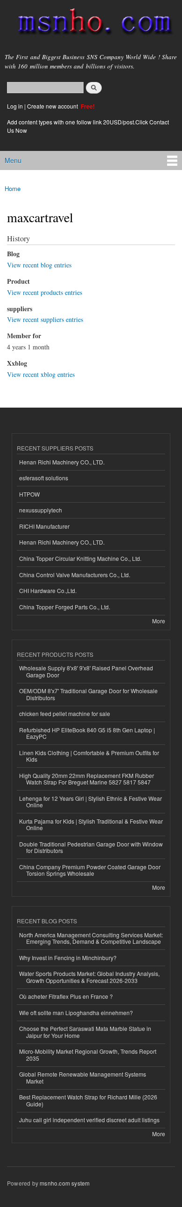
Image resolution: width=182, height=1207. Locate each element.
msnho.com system (65, 1183)
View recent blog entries (39, 264)
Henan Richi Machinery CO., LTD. (62, 462)
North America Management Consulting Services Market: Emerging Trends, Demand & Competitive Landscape (91, 938)
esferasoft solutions (43, 478)
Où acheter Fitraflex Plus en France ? (66, 996)
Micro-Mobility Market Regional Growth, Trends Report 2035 (87, 1054)
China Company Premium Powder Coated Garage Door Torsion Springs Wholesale (90, 870)
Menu (13, 160)
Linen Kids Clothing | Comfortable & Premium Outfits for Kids (89, 756)
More (158, 621)
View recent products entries (44, 292)
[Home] (91, 23)
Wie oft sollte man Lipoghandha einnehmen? (76, 1012)
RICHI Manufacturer (44, 526)
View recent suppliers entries (45, 319)
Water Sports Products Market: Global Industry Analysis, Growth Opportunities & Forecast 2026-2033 (89, 976)
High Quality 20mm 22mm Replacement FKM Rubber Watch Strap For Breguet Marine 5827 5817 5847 (86, 778)
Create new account (53, 106)
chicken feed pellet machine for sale (64, 713)
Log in (15, 106)
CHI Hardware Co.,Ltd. (48, 590)
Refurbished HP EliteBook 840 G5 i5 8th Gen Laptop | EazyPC (87, 733)
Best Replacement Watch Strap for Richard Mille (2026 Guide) (88, 1100)
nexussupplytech (40, 510)
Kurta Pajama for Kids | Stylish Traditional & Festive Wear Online (91, 824)
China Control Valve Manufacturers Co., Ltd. (74, 575)
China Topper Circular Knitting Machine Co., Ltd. (80, 558)
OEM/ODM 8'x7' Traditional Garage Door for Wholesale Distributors (88, 694)
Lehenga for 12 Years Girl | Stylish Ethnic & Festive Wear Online (90, 801)
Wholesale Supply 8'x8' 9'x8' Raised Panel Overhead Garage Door (86, 671)
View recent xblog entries (41, 374)
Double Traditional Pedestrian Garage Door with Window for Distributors (91, 847)
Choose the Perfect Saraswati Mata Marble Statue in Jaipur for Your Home (85, 1031)
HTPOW (29, 494)
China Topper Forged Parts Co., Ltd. (64, 607)
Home (13, 188)
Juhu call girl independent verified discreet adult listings (89, 1120)
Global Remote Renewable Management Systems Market (82, 1077)
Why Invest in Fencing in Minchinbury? (68, 958)
